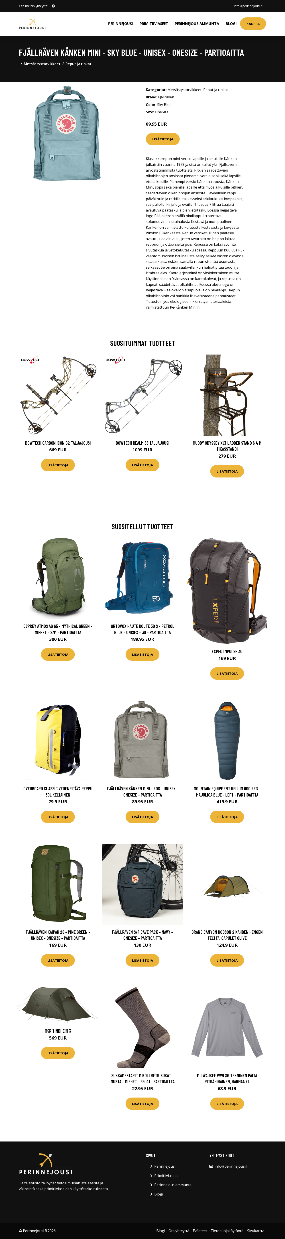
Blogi (231, 23)
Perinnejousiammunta (197, 23)
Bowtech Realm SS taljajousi (142, 443)
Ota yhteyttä (179, 1230)
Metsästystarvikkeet (42, 63)
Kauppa (253, 23)
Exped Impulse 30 (227, 651)
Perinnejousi (120, 23)
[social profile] (53, 6)
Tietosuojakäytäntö (227, 1230)
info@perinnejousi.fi (248, 6)
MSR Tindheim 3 (58, 1031)
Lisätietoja (162, 139)
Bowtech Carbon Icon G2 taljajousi (58, 443)
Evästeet (200, 1230)
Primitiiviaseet (154, 23)
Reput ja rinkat (78, 63)
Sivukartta (255, 1230)
